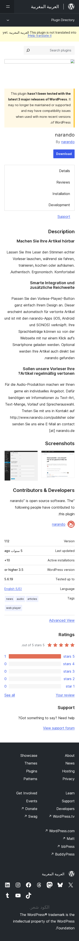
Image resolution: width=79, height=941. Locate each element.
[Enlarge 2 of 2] (32, 456)
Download (64, 154)
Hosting (68, 771)
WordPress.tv (61, 816)
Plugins (31, 771)
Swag (30, 816)
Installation (61, 193)
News (70, 763)
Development (59, 205)
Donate (29, 808)
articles (32, 599)
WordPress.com (60, 831)
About (70, 755)
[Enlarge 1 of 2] (68, 456)
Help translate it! (40, 35)
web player (13, 608)
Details (64, 171)
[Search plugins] (28, 50)
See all (9, 695)
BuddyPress (63, 854)
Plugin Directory (63, 20)
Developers (65, 808)
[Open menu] (7, 6)
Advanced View (62, 620)
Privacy (69, 779)
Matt (68, 838)
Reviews (63, 182)
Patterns (30, 779)
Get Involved (26, 793)
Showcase (28, 755)
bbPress (66, 846)
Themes (30, 763)
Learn (70, 793)
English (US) (13, 589)
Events (31, 801)
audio (20, 599)
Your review (65, 695)
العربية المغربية (53, 874)
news (9, 599)
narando (68, 142)
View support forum (59, 728)
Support (63, 216)
